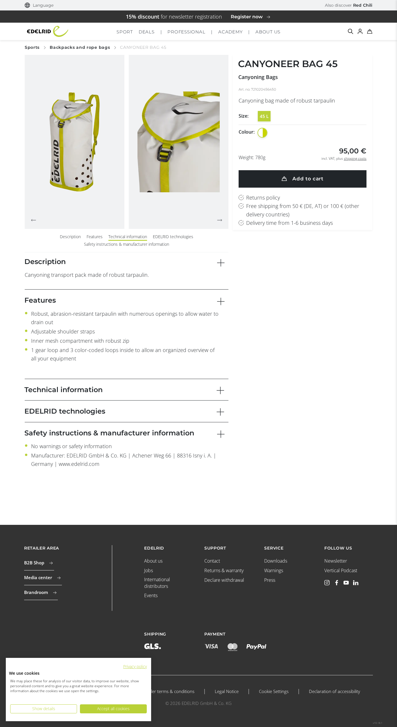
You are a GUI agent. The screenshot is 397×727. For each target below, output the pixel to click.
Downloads (275, 561)
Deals (147, 32)
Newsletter (335, 561)
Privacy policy (135, 666)
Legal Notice (227, 691)
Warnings (273, 570)
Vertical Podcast (340, 570)
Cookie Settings (274, 691)
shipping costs (355, 158)
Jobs (148, 570)
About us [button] (267, 32)
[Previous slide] (33, 220)
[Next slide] (219, 220)
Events (151, 595)
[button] (39, 5)
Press (269, 580)
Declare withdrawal (224, 580)
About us (153, 561)
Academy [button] (230, 32)
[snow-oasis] (262, 133)
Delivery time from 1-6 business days (289, 222)
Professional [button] (186, 32)
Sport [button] (125, 32)
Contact (212, 561)
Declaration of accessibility (334, 691)
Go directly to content (199, 4)
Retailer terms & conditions (168, 691)
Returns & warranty (224, 570)
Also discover (348, 5)
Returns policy (263, 197)
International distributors (157, 582)
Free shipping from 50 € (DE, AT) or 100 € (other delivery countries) (302, 210)
